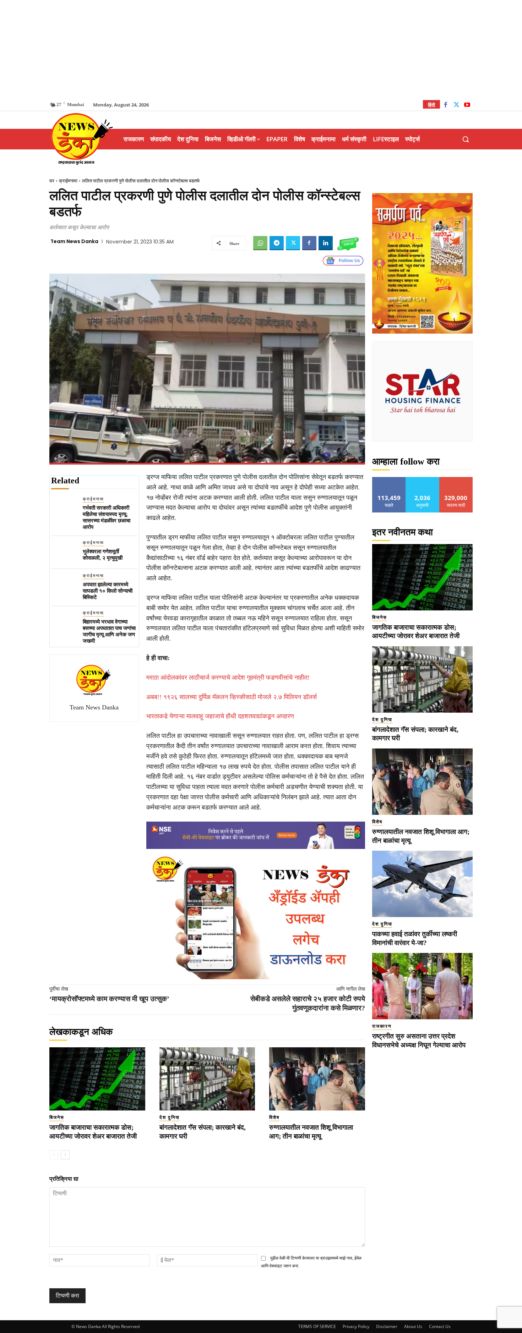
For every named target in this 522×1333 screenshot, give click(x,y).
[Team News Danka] (94, 680)
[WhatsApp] (260, 243)
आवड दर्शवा (389, 479)
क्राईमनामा (68, 180)
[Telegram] (277, 243)
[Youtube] (467, 105)
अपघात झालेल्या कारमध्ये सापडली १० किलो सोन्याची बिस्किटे (107, 591)
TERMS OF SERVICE (317, 1326)
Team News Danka (74, 241)
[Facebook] (445, 105)
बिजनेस (56, 1117)
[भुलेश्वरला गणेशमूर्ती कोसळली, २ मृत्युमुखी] (64, 552)
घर (51, 180)
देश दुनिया (169, 1117)
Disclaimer (386, 1326)
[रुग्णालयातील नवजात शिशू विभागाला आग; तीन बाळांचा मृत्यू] (317, 1078)
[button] (465, 139)
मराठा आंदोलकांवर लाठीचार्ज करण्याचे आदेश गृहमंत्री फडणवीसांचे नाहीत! (228, 677)
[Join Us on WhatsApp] (348, 243)
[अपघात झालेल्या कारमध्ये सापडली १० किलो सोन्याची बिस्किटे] (64, 585)
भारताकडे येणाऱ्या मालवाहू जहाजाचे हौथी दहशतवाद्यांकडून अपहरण (220, 716)
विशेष (274, 1117)
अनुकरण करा (422, 479)
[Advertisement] (261, 49)
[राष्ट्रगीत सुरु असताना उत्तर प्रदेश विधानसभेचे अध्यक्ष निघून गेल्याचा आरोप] (422, 986)
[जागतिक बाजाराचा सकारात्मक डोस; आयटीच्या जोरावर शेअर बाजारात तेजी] (97, 1078)
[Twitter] (456, 105)
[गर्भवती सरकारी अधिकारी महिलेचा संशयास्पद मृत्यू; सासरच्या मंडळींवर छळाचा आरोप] (64, 509)
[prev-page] (53, 1154)
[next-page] (65, 1154)
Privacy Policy (356, 1326)
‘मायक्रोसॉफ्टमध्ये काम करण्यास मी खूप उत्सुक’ (109, 999)
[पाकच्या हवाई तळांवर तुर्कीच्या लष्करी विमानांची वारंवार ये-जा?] (422, 884)
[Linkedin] (326, 243)
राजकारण (382, 1026)
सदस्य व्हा (456, 479)
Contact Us (440, 1326)
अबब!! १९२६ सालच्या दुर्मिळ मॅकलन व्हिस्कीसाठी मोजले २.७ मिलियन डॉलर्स (231, 697)
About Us (413, 1326)
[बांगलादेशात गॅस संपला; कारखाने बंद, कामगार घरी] (207, 1078)
